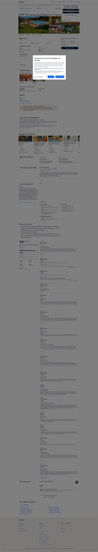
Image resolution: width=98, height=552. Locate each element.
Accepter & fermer (60, 76)
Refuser (51, 76)
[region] (49, 67)
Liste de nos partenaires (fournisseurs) (40, 73)
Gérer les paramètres (38, 76)
